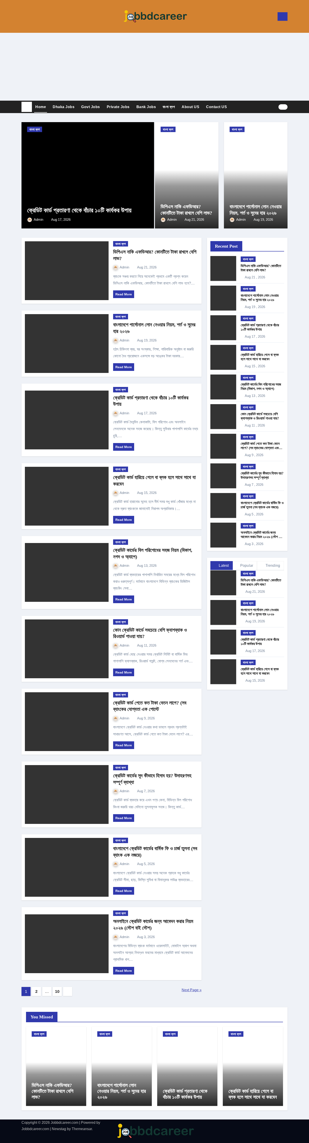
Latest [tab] (223, 565)
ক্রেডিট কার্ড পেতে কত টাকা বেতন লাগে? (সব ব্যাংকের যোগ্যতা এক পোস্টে (260, 448)
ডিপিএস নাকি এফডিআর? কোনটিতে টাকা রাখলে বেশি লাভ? (52, 1091)
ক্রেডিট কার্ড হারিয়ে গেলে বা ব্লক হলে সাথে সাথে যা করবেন (252, 1094)
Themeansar (82, 1129)
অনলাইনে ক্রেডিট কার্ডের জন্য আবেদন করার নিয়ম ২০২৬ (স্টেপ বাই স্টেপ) (262, 537)
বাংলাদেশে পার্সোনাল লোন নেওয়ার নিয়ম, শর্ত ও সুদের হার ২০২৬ (121, 1091)
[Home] (26, 107)
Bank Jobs (146, 107)
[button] (148, 174)
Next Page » (192, 990)
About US (190, 107)
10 (57, 991)
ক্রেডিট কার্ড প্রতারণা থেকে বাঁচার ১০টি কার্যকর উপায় (79, 210)
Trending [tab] (272, 565)
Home (40, 107)
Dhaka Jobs (63, 107)
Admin (39, 219)
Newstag (59, 1129)
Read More (123, 294)
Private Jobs (118, 107)
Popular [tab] (246, 565)
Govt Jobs (90, 107)
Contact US (216, 107)
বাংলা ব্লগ (169, 107)
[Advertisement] (154, 66)
